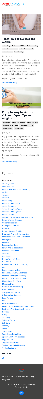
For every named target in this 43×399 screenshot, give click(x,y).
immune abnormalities (11, 270)
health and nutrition (11, 259)
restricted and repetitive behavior (16, 309)
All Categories (8, 184)
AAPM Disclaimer (28, 384)
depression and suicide (12, 231)
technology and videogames (14, 345)
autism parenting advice (10, 49)
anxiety (5, 192)
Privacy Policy (13, 384)
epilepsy (5, 242)
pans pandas (7, 298)
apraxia (5, 195)
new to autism (8, 289)
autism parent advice (18, 46)
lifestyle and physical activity (14, 275)
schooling (6, 317)
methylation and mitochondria (14, 278)
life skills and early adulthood (14, 273)
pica (4, 300)
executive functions (10, 245)
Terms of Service (21, 387)
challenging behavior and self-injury (17, 217)
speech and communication (13, 337)
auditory (5, 198)
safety (4, 314)
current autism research (12, 220)
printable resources (10, 303)
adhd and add (8, 186)
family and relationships (12, 248)
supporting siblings (10, 342)
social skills (7, 331)
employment (7, 239)
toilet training (18, 52)
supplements (7, 339)
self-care (6, 323)
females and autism (10, 250)
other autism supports (11, 295)
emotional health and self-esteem (16, 237)
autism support (7, 52)
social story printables (11, 334)
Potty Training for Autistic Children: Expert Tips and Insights (18, 115)
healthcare (6, 262)
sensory (5, 326)
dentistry (6, 228)
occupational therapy (11, 292)
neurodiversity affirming (12, 287)
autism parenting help (26, 49)
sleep (4, 328)
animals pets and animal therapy (16, 189)
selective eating (8, 320)
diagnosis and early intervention (15, 234)
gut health (6, 256)
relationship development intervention (18, 306)
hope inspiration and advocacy (15, 264)
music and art (8, 284)
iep (3, 267)
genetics (5, 253)
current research (9, 223)
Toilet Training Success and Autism (18, 40)
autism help (6, 46)
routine (5, 312)
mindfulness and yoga (11, 281)
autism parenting (32, 46)
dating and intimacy (10, 225)
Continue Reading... (10, 82)
